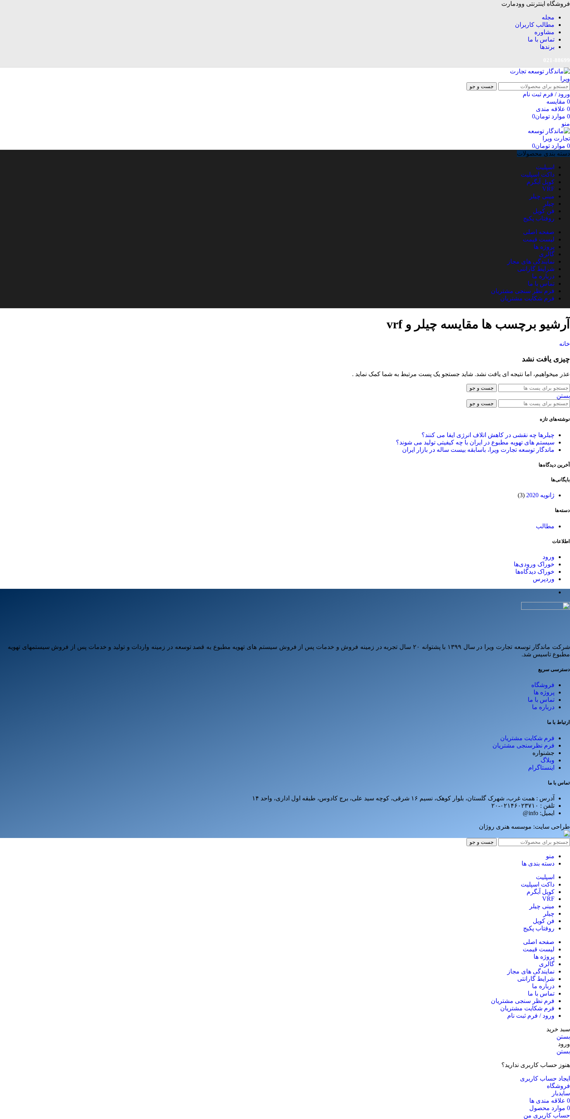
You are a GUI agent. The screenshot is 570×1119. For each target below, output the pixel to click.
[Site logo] (539, 78)
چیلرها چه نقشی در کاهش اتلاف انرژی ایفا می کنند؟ (487, 435)
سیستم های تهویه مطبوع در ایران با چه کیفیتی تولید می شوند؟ (475, 442)
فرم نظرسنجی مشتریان (523, 745)
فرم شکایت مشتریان (527, 738)
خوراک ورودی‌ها (534, 564)
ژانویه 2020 (540, 495)
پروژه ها (544, 692)
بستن (563, 395)
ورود (548, 556)
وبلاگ (547, 760)
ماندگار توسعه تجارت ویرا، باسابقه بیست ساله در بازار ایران (478, 449)
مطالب (545, 526)
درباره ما (543, 707)
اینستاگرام (541, 767)
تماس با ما (541, 699)
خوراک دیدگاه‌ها (534, 571)
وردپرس (543, 579)
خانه (564, 343)
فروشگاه (542, 685)
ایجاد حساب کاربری (545, 1078)
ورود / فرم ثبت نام (530, 1015)
